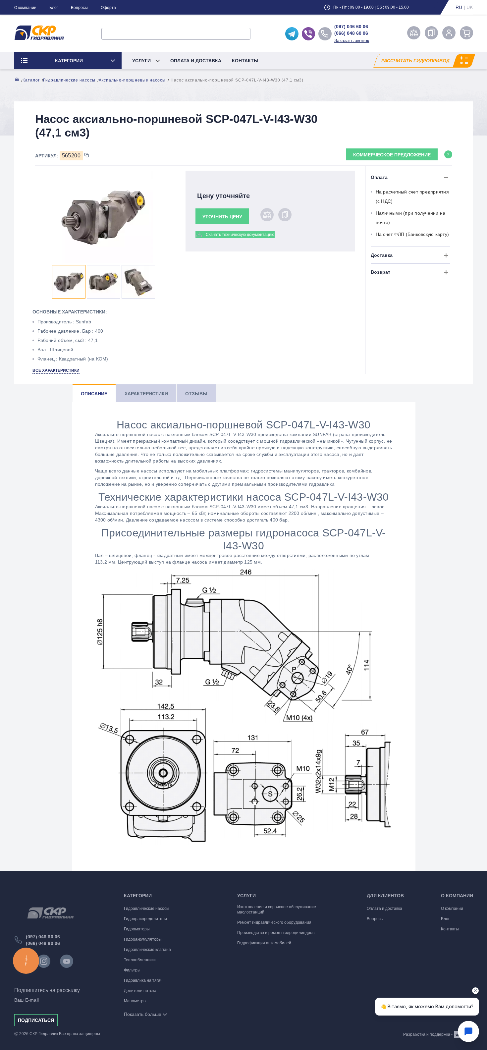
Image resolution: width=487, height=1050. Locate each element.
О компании (25, 7)
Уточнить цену (222, 216)
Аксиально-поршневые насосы (132, 80)
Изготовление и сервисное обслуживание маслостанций (276, 909)
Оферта (108, 7)
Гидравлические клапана (147, 949)
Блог (53, 7)
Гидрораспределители (145, 918)
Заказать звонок (351, 40)
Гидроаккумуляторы (143, 939)
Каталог (31, 80)
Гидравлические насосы (69, 80)
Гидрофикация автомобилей (264, 943)
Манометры (135, 1001)
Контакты (245, 60)
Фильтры (132, 970)
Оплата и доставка (195, 60)
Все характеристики (56, 370)
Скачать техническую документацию (240, 234)
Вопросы (79, 7)
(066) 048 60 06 (351, 33)
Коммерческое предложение (392, 154)
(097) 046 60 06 (351, 26)
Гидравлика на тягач (143, 980)
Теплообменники (140, 960)
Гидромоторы (137, 929)
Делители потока (140, 990)
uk (469, 7)
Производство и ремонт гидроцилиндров (275, 932)
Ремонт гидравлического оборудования (274, 922)
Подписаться (36, 1020)
